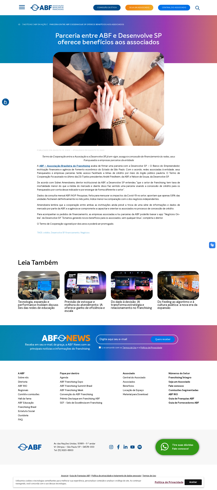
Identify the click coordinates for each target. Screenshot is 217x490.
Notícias (27, 25)
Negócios (85, 233)
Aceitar (193, 482)
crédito (46, 233)
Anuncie (64, 475)
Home (19, 23)
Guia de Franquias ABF (80, 475)
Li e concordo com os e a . (132, 348)
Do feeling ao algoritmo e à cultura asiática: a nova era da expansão (177, 304)
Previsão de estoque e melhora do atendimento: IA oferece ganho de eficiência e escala (84, 306)
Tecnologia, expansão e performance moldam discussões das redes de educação (38, 304)
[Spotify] (139, 447)
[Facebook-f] (118, 447)
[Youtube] (132, 447)
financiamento (72, 233)
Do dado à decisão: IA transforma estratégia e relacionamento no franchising (132, 304)
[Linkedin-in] (125, 447)
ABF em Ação (40, 25)
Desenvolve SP (57, 233)
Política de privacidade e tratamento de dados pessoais (116, 475)
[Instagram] (111, 447)
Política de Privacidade (151, 348)
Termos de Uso (129, 348)
